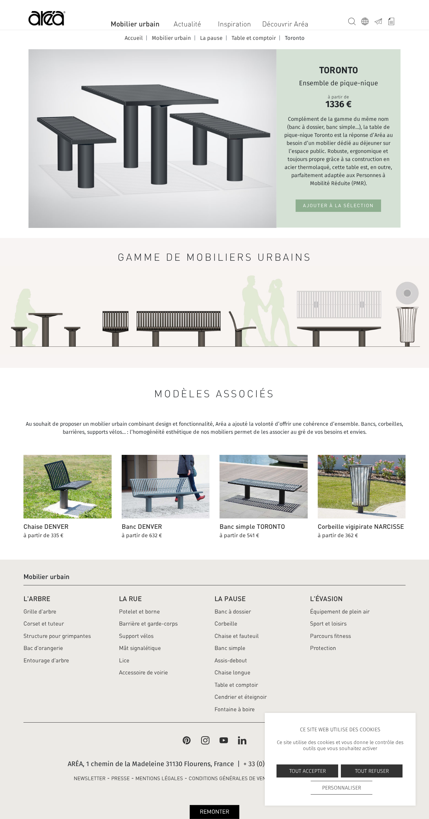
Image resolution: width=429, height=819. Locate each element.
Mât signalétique (140, 648)
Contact (380, 20)
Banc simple (229, 648)
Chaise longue (232, 672)
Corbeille (225, 623)
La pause (230, 598)
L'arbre (36, 598)
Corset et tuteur (43, 623)
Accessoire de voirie (143, 672)
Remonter (214, 811)
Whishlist (394, 20)
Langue (367, 20)
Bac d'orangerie (43, 648)
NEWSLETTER (90, 778)
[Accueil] (46, 19)
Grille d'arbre (39, 611)
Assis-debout (230, 660)
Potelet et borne (139, 611)
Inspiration (234, 24)
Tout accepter (307, 771)
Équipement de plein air (340, 611)
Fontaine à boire (234, 709)
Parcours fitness (330, 636)
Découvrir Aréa (285, 24)
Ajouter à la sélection (338, 205)
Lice (124, 660)
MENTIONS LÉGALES (159, 778)
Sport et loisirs (328, 623)
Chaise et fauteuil (236, 636)
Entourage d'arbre (46, 660)
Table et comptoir (236, 684)
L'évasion (326, 598)
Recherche (354, 20)
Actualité (187, 24)
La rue (130, 598)
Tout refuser (372, 771)
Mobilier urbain (135, 23)
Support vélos (136, 636)
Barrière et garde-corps (148, 623)
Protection (323, 648)
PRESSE (120, 778)
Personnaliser (341, 788)
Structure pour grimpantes (57, 636)
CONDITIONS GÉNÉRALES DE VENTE (230, 778)
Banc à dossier (232, 611)
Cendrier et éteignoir (240, 696)
